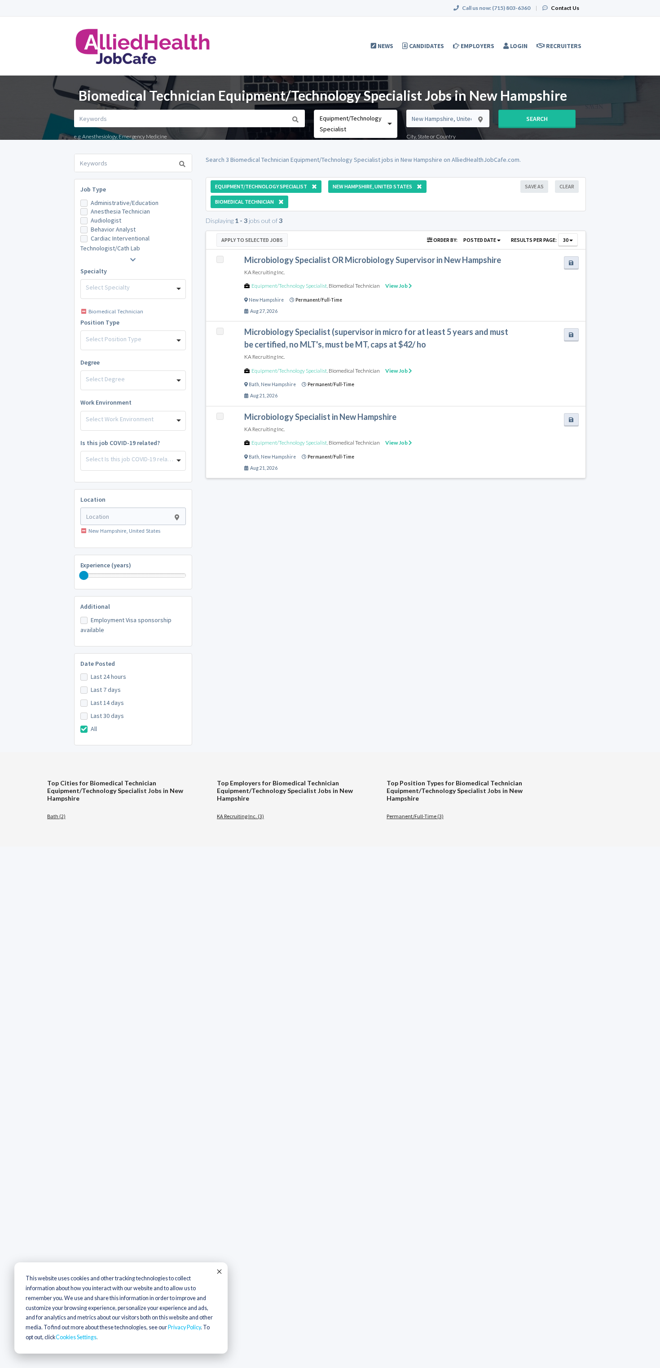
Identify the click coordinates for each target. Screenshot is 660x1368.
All (94, 729)
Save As (534, 186)
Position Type (99, 322)
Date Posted (97, 663)
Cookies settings (76, 1337)
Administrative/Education (124, 203)
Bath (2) (56, 816)
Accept (218, 1271)
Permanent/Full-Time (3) (415, 816)
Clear (566, 186)
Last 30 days (107, 716)
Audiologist (106, 220)
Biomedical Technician (354, 285)
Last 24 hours (108, 677)
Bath (254, 384)
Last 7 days (106, 690)
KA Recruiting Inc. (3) (240, 816)
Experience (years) (105, 565)
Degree (90, 362)
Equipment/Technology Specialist (289, 285)
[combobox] (355, 124)
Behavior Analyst (113, 229)
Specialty (93, 271)
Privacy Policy (184, 1327)
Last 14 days (107, 703)
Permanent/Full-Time (318, 300)
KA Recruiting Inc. (264, 272)
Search (537, 119)
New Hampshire (266, 300)
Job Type (93, 189)
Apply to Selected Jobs (252, 239)
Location (93, 499)
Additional (95, 606)
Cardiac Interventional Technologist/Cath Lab (115, 243)
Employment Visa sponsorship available (126, 625)
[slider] (83, 575)
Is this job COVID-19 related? (120, 443)
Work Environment (106, 402)
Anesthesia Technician (120, 211)
